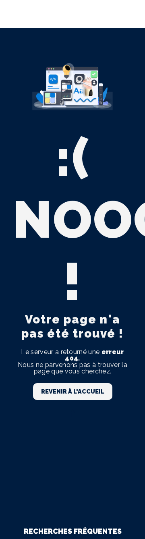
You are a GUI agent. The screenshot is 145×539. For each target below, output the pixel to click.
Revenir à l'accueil (72, 391)
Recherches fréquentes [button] (73, 531)
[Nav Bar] (125, 14)
